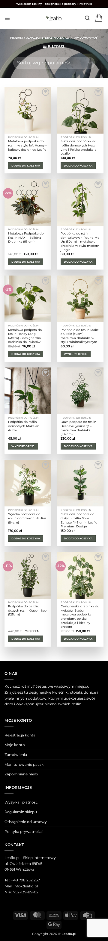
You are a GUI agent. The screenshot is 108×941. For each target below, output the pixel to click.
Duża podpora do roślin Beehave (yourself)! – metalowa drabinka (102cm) (78, 428)
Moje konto (14, 744)
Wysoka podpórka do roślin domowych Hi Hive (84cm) (27, 518)
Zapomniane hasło (21, 774)
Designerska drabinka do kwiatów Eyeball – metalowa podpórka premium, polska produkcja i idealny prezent (80, 616)
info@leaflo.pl (26, 886)
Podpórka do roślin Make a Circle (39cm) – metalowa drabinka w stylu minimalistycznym (80, 336)
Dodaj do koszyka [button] (25, 165)
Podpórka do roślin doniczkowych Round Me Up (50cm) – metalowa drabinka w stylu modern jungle (80, 242)
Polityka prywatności (23, 831)
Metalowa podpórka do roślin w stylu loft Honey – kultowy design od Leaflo (27, 145)
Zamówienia (15, 754)
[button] (7, 18)
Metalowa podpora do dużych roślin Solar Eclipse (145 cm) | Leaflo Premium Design (79, 520)
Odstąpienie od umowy (25, 821)
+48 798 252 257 (25, 880)
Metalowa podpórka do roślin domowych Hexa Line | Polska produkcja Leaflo (78, 147)
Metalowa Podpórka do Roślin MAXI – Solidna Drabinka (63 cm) (26, 237)
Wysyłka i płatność (21, 802)
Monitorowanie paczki (24, 764)
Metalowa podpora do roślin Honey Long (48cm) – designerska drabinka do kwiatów (25, 336)
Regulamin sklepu (20, 812)
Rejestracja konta (19, 735)
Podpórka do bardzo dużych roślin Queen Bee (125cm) (27, 610)
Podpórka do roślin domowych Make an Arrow (23, 426)
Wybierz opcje (75, 354)
